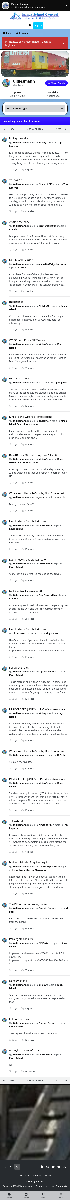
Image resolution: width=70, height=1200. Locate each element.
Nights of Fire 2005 (21, 260)
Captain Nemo (46, 671)
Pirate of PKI (45, 184)
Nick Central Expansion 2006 (27, 591)
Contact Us (24, 1175)
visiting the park (19, 222)
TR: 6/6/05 (15, 180)
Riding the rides (18, 138)
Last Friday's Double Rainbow (27, 521)
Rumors (13, 598)
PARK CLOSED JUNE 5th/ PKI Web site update (37, 709)
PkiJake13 (43, 305)
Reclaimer (43, 420)
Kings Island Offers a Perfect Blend (30, 416)
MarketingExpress (48, 866)
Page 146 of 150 (33, 129)
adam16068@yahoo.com (52, 264)
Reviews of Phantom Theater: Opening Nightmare (28, 43)
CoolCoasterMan (47, 595)
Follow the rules (19, 667)
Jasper (41, 497)
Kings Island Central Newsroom (36, 460)
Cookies (37, 1175)
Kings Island (16, 528)
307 (40, 382)
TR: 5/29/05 (16, 820)
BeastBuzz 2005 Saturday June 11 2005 (33, 455)
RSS (49, 1175)
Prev (11, 129)
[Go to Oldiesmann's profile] (4, 139)
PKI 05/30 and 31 (20, 378)
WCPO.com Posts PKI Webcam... (29, 340)
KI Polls (13, 229)
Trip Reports (60, 382)
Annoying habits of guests (25, 1050)
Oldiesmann (20, 142)
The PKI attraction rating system (29, 904)
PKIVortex (44, 943)
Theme (29, 1181)
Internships (16, 302)
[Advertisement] (35, 1122)
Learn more (6, 5)
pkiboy (42, 142)
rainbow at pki (18, 980)
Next (58, 129)
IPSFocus (40, 1181)
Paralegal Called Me (21, 939)
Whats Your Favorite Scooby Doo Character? (36, 493)
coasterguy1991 (47, 225)
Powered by (51, 1186)
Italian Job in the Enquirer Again (29, 862)
